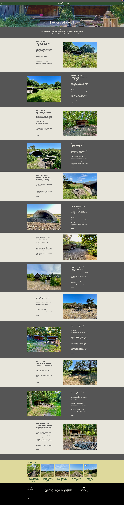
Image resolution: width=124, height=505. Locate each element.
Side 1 (62, 456)
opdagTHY (82, 487)
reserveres (80, 348)
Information (30, 487)
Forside (5, 3)
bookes (42, 63)
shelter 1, (46, 191)
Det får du (26, 3)
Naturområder (10, 3)
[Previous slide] (93, 463)
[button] (2, 3)
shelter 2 (49, 191)
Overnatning (21, 3)
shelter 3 (37, 192)
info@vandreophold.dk (84, 491)
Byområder (16, 3)
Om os (46, 487)
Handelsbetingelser (30, 489)
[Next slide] (96, 463)
